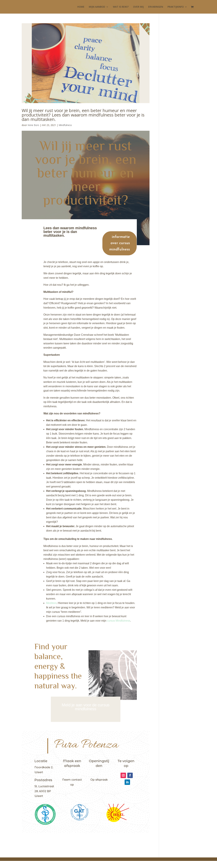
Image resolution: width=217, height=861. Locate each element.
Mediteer (51, 603)
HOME (80, 7)
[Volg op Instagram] (123, 775)
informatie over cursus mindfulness (119, 243)
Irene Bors (33, 125)
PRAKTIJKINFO (175, 7)
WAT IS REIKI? (121, 7)
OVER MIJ (138, 7)
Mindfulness (65, 125)
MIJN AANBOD (97, 7)
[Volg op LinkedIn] (127, 782)
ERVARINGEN (155, 7)
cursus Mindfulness (118, 620)
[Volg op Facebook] (130, 775)
